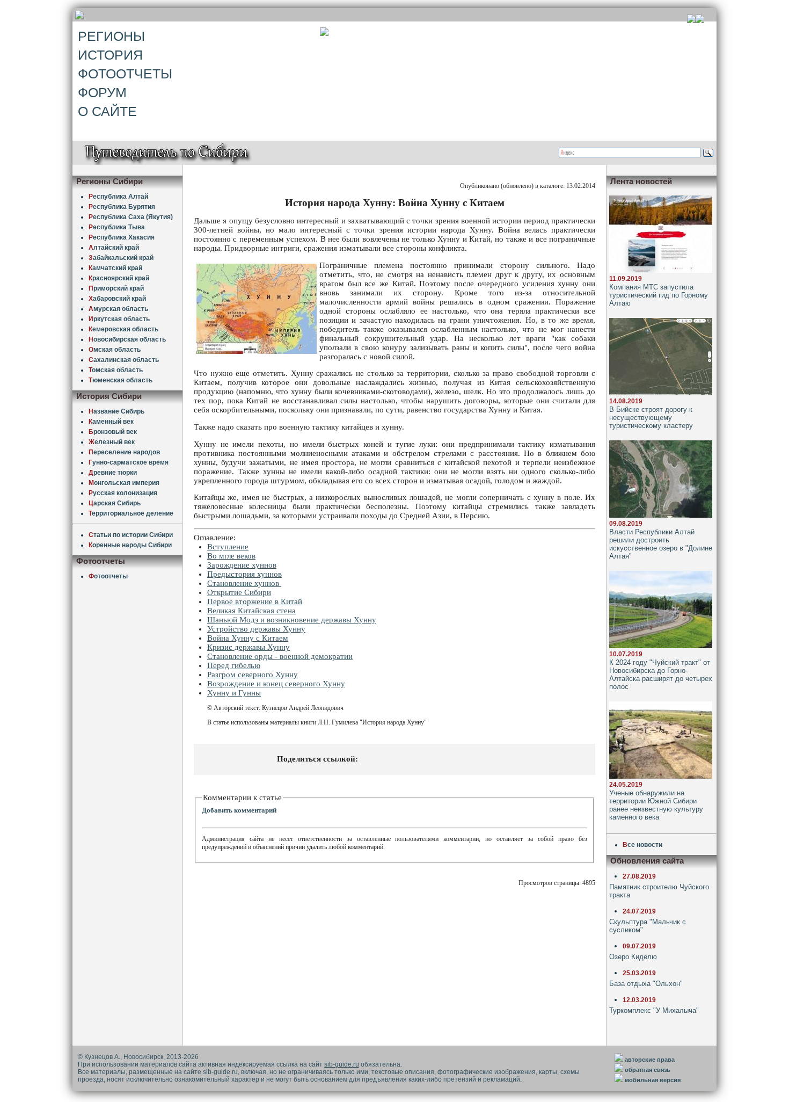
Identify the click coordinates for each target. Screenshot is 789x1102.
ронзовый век (113, 432)
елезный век (112, 442)
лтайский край (114, 247)
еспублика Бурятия (122, 207)
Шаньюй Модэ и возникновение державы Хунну (291, 619)
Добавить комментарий (239, 810)
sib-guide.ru (341, 1064)
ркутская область (119, 319)
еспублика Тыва (117, 227)
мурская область (118, 309)
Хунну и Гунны (234, 692)
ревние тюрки (113, 472)
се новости (642, 845)
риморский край (116, 288)
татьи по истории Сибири (131, 535)
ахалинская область (124, 360)
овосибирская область (127, 339)
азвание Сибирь (116, 411)
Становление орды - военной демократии (280, 656)
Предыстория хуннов (244, 574)
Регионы (111, 36)
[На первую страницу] (691, 20)
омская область (116, 370)
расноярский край (119, 278)
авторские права (650, 1059)
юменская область (120, 380)
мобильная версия (653, 1080)
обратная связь (647, 1070)
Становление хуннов (244, 583)
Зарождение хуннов (241, 565)
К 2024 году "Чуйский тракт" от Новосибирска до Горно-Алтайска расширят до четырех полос (660, 674)
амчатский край (115, 268)
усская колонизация (123, 493)
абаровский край (117, 298)
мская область (115, 349)
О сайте (107, 111)
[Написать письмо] (700, 20)
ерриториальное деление (131, 513)
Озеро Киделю (633, 957)
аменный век (111, 421)
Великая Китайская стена (251, 610)
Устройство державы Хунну (256, 629)
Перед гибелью (233, 665)
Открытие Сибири (239, 592)
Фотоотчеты (125, 73)
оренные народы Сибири (130, 545)
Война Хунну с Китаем (247, 638)
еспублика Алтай (118, 196)
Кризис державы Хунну (248, 647)
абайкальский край (121, 258)
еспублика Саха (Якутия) (131, 217)
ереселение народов (124, 452)
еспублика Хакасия (122, 237)
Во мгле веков (231, 556)
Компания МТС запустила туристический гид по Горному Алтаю (658, 295)
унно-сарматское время (129, 462)
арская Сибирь (115, 503)
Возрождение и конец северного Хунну (276, 683)
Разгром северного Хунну (252, 674)
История (110, 54)
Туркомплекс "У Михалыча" (654, 1010)
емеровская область (123, 329)
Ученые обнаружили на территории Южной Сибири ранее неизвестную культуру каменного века (656, 805)
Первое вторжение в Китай (254, 601)
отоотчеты (108, 576)
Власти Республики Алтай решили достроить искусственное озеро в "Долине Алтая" (660, 544)
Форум (102, 92)
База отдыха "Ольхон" (646, 984)
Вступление (228, 546)
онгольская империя (124, 483)
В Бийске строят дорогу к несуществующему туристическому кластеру (651, 417)
